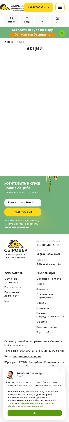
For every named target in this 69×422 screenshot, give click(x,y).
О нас (40, 284)
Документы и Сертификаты (45, 296)
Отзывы (41, 303)
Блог (7, 301)
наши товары (36, 7)
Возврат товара (47, 327)
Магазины (42, 308)
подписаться (23, 212)
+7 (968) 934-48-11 (48, 254)
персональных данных (16, 227)
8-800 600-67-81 (27, 351)
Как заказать (12, 287)
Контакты (42, 289)
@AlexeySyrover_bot (49, 264)
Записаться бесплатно (32, 34)
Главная (8, 42)
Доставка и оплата (48, 279)
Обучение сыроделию (11, 280)
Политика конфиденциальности (50, 315)
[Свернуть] (60, 370)
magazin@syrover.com (27, 356)
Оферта (41, 322)
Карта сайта (44, 332)
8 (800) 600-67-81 (47, 245)
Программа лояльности (11, 294)
